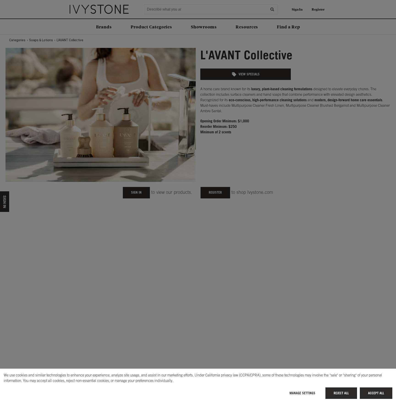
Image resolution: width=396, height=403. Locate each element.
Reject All (341, 393)
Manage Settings (302, 393)
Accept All (376, 393)
